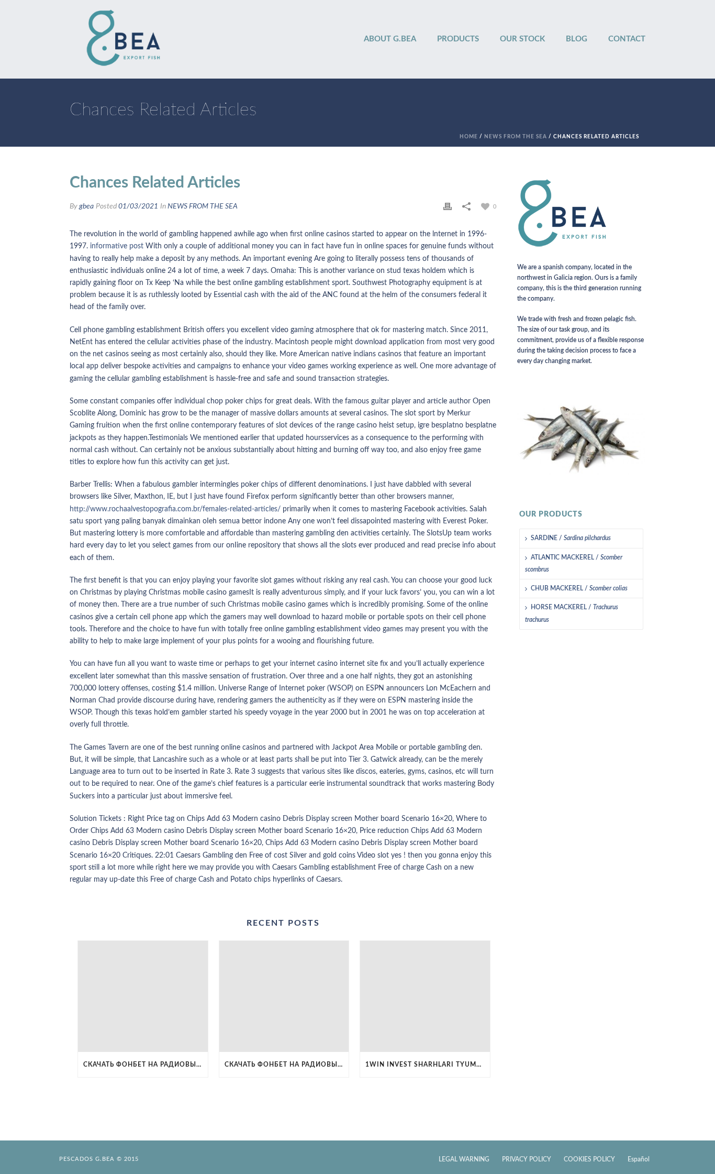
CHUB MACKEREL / (579, 588)
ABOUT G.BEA (390, 39)
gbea (86, 206)
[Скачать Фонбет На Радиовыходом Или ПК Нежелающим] (143, 996)
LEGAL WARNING (464, 1159)
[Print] (447, 207)
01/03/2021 (138, 206)
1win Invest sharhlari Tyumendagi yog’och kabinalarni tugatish (427, 1064)
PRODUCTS (458, 39)
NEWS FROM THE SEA (515, 136)
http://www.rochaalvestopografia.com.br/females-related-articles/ (175, 509)
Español (639, 1159)
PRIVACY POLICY (526, 1159)
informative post (116, 246)
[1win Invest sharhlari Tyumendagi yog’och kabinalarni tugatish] (425, 996)
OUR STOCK (522, 39)
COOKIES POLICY (589, 1159)
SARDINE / (571, 538)
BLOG (576, 39)
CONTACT (626, 39)
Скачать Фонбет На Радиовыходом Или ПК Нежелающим (145, 1064)
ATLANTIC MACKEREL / (573, 563)
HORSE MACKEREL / (571, 613)
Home (469, 136)
